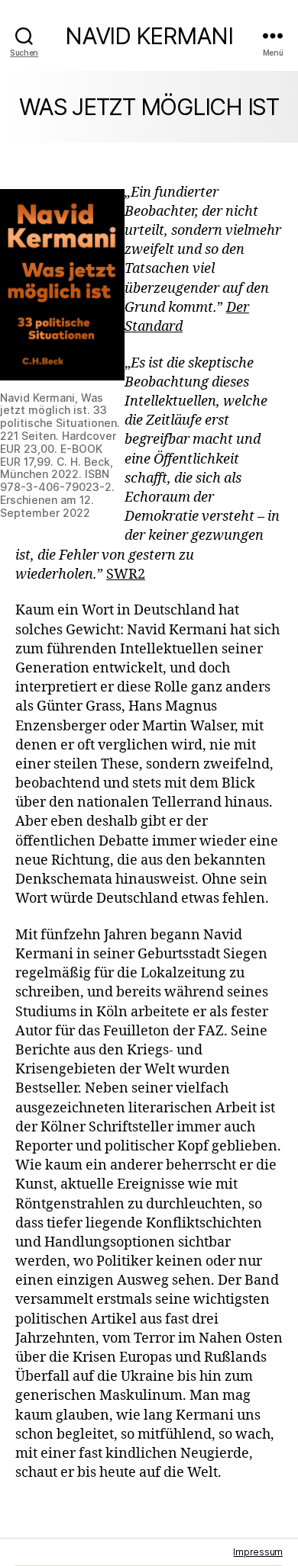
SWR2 (125, 574)
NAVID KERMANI (149, 35)
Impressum (258, 1552)
